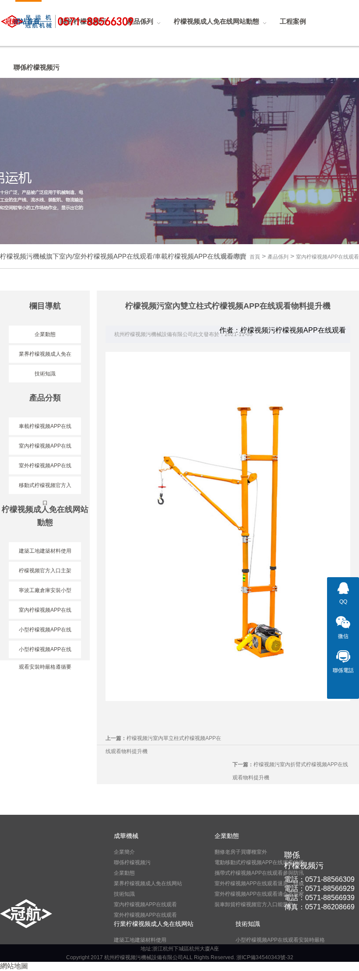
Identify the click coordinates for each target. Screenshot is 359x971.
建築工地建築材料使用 (140, 940)
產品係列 (278, 257)
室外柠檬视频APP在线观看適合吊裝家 (259, 894)
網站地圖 (14, 966)
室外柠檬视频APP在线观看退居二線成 (259, 883)
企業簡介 (124, 852)
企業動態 (45, 334)
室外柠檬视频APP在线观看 (145, 915)
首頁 (255, 257)
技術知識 (45, 374)
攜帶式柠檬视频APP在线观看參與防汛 (259, 873)
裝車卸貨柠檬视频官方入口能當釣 (254, 904)
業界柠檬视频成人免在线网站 (148, 883)
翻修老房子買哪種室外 (241, 852)
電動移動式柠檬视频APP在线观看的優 (259, 862)
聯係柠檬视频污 (132, 862)
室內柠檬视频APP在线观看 (327, 257)
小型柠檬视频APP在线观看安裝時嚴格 (280, 940)
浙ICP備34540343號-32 (264, 957)
